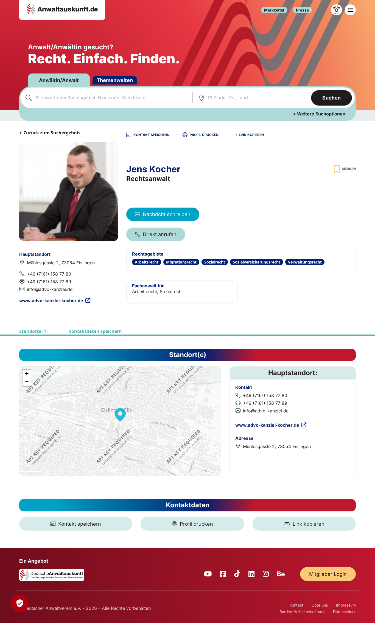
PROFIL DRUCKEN (204, 135)
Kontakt (296, 605)
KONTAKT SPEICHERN (151, 135)
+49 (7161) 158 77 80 (49, 274)
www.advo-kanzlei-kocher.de (51, 300)
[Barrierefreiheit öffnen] (336, 9)
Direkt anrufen (160, 234)
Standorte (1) (33, 331)
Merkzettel (274, 10)
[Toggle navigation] (350, 9)
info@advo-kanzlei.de (49, 289)
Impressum (346, 605)
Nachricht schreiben (167, 214)
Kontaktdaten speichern (95, 331)
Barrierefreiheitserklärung (302, 611)
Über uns (320, 605)
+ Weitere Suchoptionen (319, 114)
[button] (120, 414)
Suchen (331, 98)
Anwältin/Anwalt (59, 80)
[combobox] (105, 98)
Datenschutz (344, 611)
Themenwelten (115, 80)
